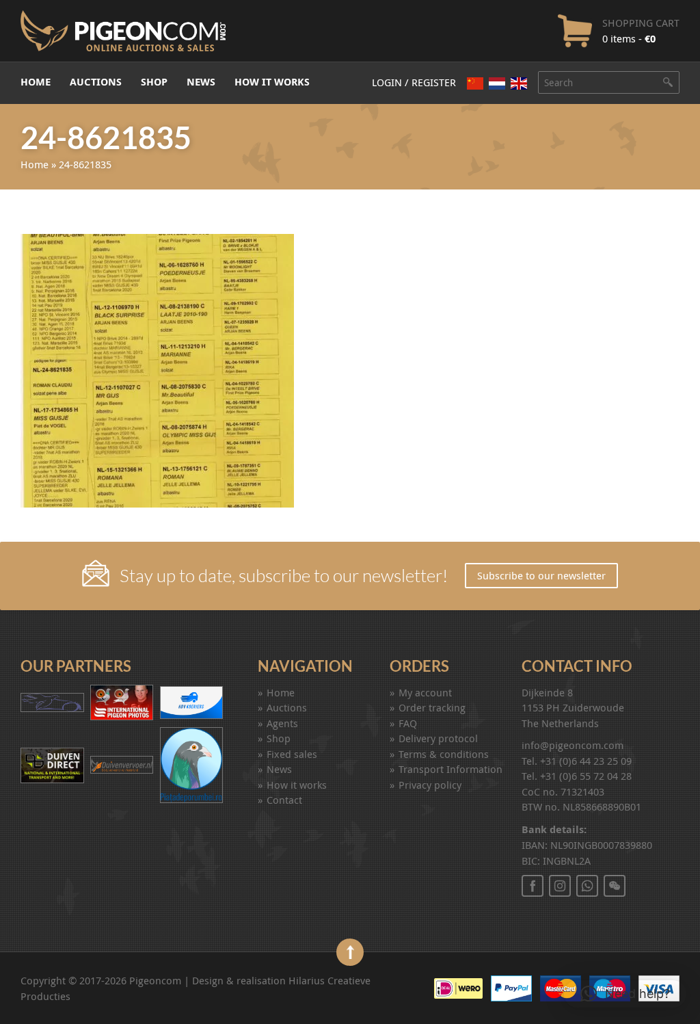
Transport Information (450, 769)
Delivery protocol (438, 738)
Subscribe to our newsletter (541, 575)
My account (425, 692)
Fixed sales (292, 754)
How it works (272, 82)
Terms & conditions (444, 754)
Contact (284, 799)
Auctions (96, 82)
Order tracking (432, 707)
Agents (282, 723)
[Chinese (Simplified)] (475, 83)
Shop (154, 82)
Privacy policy (430, 784)
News (201, 82)
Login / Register (414, 82)
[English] (519, 83)
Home (36, 82)
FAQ (408, 723)
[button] (625, 994)
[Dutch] (497, 83)
